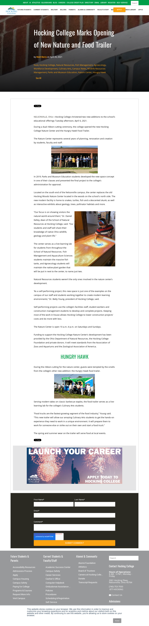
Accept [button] (117, 621)
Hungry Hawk (99, 72)
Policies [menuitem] (49, 590)
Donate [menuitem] (81, 578)
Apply (119, 10)
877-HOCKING (116, 589)
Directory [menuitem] (89, 3)
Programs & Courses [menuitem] (22, 590)
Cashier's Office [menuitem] (53, 579)
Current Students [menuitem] (41, 10)
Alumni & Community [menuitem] (86, 10)
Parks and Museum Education (62, 72)
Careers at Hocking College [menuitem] (91, 574)
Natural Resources (65, 65)
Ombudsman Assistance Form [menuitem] (59, 586)
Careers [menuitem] (61, 3)
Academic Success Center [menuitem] (58, 567)
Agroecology (100, 65)
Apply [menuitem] (140, 10)
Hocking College (47, 65)
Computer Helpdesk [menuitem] (55, 583)
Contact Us (116, 595)
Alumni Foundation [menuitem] (87, 563)
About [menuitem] (25, 3)
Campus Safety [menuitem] (20, 583)
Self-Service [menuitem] (122, 3)
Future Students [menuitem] (24, 10)
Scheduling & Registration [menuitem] (57, 598)
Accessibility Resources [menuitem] (24, 567)
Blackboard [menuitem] (46, 3)
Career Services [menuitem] (53, 575)
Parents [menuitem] (72, 10)
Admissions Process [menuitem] (22, 571)
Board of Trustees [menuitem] (86, 571)
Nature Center (85, 72)
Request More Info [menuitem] (21, 594)
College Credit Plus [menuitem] (75, 3)
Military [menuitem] (54, 10)
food (36, 65)
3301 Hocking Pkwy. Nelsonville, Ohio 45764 (120, 581)
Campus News (79, 68)
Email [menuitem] (97, 3)
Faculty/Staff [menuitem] (103, 10)
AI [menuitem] (30, 3)
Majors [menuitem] (63, 10)
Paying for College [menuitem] (21, 586)
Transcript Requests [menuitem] (87, 582)
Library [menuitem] (103, 3)
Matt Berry (41, 57)
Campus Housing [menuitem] (21, 579)
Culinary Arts (65, 68)
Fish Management (84, 65)
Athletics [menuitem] (36, 3)
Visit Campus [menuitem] (19, 598)
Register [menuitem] (111, 3)
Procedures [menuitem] (51, 594)
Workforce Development (46, 68)
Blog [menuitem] (55, 3)
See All (38, 78)
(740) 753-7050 (116, 586)
